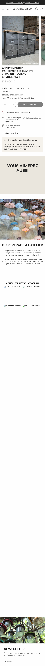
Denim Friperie (32, 2)
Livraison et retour (10, 133)
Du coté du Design (14, 2)
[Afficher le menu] (3, 9)
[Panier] (41, 9)
